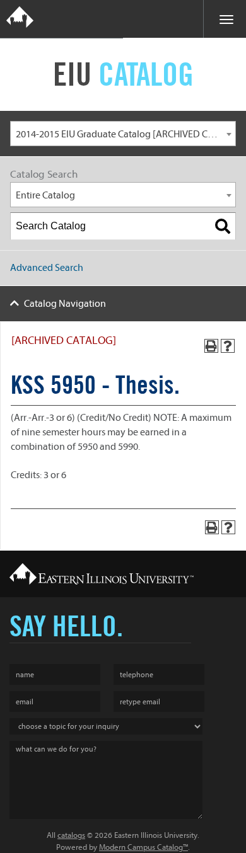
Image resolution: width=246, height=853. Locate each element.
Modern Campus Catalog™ (143, 847)
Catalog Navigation (65, 303)
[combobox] (123, 133)
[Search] (222, 226)
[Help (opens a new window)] (228, 346)
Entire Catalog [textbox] (45, 195)
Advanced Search (46, 267)
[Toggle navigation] (224, 19)
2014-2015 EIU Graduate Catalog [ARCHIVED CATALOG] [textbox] (125, 134)
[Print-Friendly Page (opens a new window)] (211, 346)
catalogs (71, 835)
